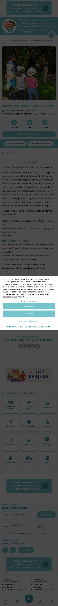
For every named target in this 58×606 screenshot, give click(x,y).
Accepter (29, 305)
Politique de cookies (14, 326)
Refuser (29, 313)
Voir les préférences (29, 321)
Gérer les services (28, 301)
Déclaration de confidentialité (37, 326)
